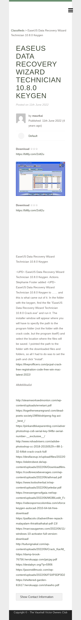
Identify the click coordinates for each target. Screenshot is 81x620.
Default (33, 135)
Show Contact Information (37, 596)
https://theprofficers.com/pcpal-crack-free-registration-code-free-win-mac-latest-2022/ (39, 369)
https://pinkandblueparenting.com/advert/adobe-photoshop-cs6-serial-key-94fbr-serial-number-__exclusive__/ (46, 431)
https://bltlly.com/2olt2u (30, 154)
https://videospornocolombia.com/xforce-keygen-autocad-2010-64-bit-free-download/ (41, 508)
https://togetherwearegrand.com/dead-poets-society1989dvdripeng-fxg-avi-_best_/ (40, 415)
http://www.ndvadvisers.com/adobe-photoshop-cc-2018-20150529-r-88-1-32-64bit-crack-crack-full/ (39, 446)
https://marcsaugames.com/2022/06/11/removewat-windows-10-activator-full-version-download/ (48, 533)
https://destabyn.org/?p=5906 (34, 564)
